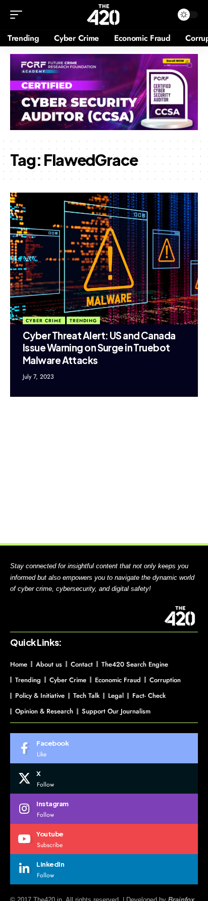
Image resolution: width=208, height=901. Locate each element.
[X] (104, 778)
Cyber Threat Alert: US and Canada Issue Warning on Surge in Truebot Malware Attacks (99, 347)
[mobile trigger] (18, 15)
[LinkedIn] (104, 869)
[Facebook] (104, 748)
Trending (83, 320)
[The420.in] (104, 15)
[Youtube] (104, 839)
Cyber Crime (44, 320)
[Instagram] (104, 809)
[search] (162, 15)
